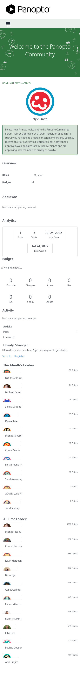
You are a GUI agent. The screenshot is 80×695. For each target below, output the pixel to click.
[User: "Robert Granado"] (12, 371)
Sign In (6, 356)
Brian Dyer (11, 575)
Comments (9, 337)
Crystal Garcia (12, 450)
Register (19, 356)
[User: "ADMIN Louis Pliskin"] (12, 487)
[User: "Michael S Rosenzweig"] (12, 429)
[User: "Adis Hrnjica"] (10, 655)
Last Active (40, 250)
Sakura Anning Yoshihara (13, 406)
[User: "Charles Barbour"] (12, 539)
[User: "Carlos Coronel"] (12, 583)
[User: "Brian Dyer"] (9, 568)
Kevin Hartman (13, 560)
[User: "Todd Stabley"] (11, 501)
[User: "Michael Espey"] (12, 385)
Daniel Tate (11, 421)
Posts (20, 237)
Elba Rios (10, 633)
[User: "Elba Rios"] (9, 626)
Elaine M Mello (13, 604)
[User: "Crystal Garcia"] (11, 443)
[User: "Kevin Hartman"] (12, 554)
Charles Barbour (13, 546)
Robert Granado (13, 377)
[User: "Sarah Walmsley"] (12, 472)
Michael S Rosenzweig (13, 435)
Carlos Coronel (13, 589)
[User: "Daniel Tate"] (10, 414)
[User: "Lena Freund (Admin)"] (12, 458)
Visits (34, 237)
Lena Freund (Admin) (13, 464)
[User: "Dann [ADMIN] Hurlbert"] (12, 612)
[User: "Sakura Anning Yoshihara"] (12, 400)
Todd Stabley (12, 508)
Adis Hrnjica (11, 662)
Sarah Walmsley (13, 479)
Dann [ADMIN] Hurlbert (13, 618)
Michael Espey (13, 392)
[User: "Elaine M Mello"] (12, 597)
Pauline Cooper (13, 647)
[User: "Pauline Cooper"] (12, 641)
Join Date (54, 237)
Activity (7, 326)
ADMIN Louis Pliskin (13, 493)
